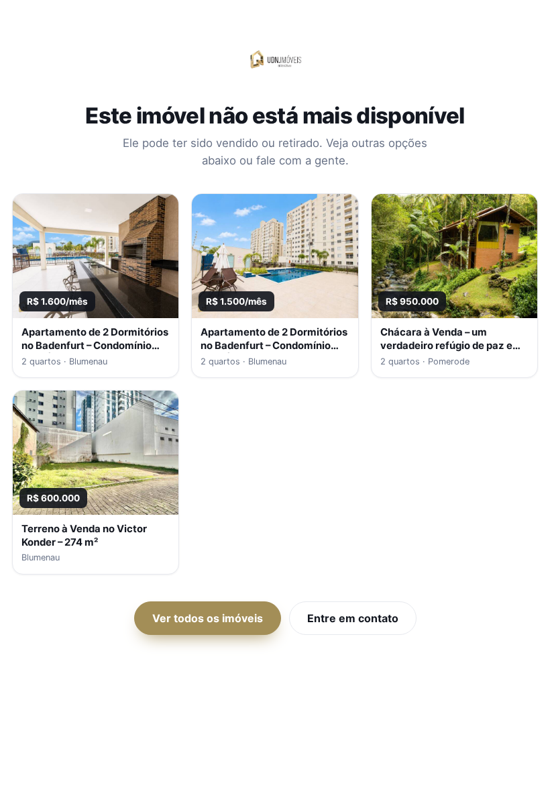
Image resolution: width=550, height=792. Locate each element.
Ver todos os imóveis (207, 618)
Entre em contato (352, 618)
